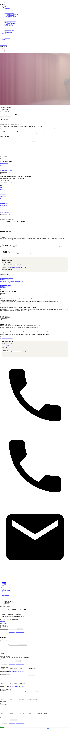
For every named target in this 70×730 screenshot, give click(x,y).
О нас (6, 35)
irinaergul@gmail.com (4, 572)
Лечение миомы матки (9, 27)
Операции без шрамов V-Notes (6, 170)
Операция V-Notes (6, 590)
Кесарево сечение (10, 15)
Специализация (5, 595)
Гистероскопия (7, 20)
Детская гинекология (9, 25)
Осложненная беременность (12, 14)
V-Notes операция (8, 8)
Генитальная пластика (4, 168)
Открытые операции (8, 9)
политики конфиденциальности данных (18, 267)
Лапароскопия (3, 196)
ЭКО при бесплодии (4, 165)
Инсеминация (3, 191)
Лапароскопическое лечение (10, 18)
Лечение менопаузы (8, 32)
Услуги (3, 7)
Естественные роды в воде (10, 23)
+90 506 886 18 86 (3, 45)
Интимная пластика (4, 205)
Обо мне (4, 33)
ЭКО (5, 10)
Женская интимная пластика (10, 16)
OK (48, 728)
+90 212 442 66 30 (3, 501)
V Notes (1, 189)
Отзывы (3, 37)
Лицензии (6, 34)
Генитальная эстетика (11, 17)
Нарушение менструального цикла (11, 26)
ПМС (5, 31)
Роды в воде (2, 198)
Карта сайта (2, 621)
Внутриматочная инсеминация (10, 21)
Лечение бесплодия (8, 12)
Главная (4, 6)
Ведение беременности (9, 13)
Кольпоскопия (3, 194)
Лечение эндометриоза (9, 30)
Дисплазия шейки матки (9, 22)
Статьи (3, 579)
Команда (4, 583)
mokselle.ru (6, 623)
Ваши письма (7, 38)
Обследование (3, 201)
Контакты (4, 39)
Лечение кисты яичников (9, 29)
